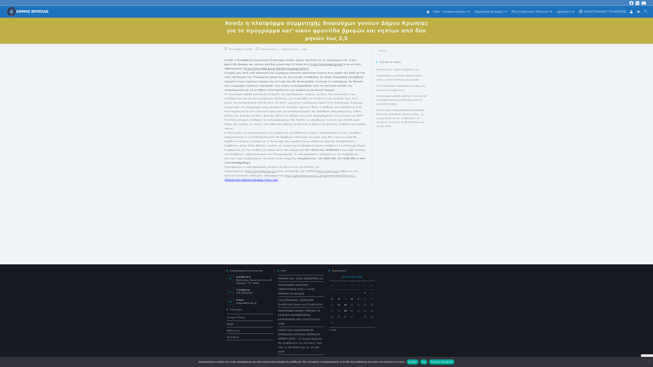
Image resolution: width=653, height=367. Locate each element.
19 (345, 310)
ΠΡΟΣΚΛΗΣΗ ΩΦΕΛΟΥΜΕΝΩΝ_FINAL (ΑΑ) (251, 179)
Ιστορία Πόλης (236, 317)
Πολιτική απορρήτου (442, 361)
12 (345, 304)
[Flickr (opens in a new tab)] (637, 3)
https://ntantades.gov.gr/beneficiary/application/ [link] (276, 68)
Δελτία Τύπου (290, 49)
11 (339, 304)
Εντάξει (412, 361)
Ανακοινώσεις (269, 49)
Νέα (305, 49)
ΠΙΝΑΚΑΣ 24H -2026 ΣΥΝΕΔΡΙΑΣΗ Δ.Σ (397, 69)
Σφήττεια (233, 330)
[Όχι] (648, 362)
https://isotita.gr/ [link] (328, 171)
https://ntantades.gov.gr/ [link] (326, 64)
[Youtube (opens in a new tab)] (643, 3)
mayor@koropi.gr (246, 302)
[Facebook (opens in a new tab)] (631, 3)
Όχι (424, 361)
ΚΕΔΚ (230, 323)
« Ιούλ (333, 329)
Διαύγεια (233, 336)
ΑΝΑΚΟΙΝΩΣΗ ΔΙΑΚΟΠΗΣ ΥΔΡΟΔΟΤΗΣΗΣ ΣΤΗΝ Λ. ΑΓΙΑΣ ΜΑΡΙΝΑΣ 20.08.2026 (296, 289)
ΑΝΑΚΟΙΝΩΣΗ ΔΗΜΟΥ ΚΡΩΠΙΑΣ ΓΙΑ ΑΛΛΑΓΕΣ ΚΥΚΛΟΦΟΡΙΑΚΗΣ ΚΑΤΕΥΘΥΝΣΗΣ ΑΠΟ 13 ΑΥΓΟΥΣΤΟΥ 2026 (401, 100)
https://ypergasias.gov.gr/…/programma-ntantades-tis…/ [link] (320, 175)
